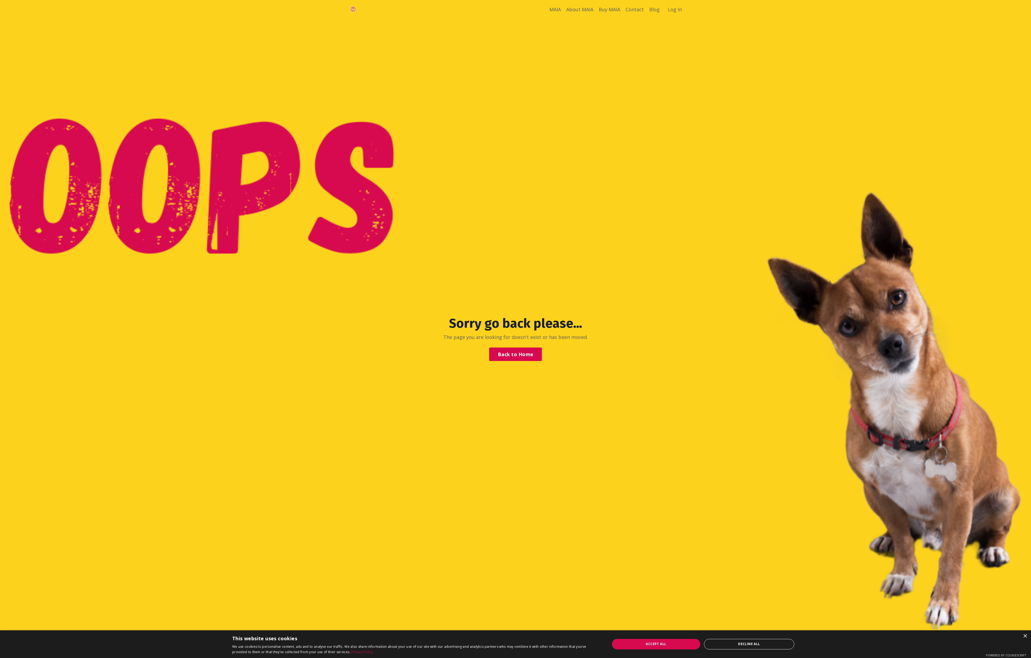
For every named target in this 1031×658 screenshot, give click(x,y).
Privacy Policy (362, 652)
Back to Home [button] (515, 354)
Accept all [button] (656, 644)
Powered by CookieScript (1006, 655)
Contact (635, 9)
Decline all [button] (749, 644)
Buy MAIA (609, 9)
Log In (675, 9)
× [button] (1025, 636)
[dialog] (515, 644)
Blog (654, 9)
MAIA (555, 9)
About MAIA (579, 9)
